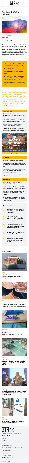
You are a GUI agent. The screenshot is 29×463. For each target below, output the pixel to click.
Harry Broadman (17, 94)
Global (3, 10)
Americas (4, 329)
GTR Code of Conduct (6, 455)
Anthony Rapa (8, 92)
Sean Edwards (20, 103)
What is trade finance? (6, 443)
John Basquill (5, 37)
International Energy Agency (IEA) (10, 96)
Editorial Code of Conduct (7, 457)
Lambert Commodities (7, 101)
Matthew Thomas (18, 101)
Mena (3, 417)
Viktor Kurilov (10, 105)
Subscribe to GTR (5, 442)
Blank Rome (5, 94)
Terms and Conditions (6, 450)
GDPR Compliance (6, 453)
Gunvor (10, 94)
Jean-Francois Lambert (11, 99)
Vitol (16, 105)
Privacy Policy (5, 452)
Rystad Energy (12, 103)
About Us (4, 438)
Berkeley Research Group (19, 92)
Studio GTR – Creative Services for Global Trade (12, 447)
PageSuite (9, 461)
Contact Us (4, 440)
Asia (3, 387)
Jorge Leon (20, 99)
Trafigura (4, 105)
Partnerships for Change (7, 445)
